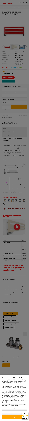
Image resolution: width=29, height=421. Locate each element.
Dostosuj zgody (14, 413)
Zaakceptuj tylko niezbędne (14, 408)
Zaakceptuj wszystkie (14, 417)
